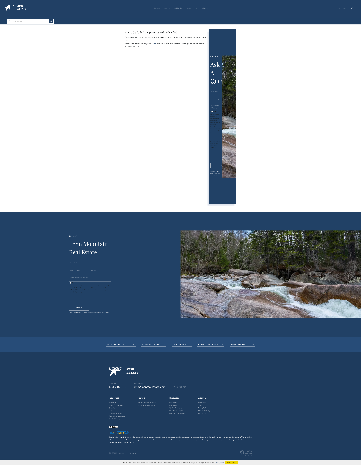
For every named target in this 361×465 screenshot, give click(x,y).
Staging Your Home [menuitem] (175, 408)
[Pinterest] (184, 386)
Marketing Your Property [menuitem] (177, 413)
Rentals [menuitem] (167, 8)
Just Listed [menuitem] (112, 402)
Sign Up (340, 8)
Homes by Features (151, 344)
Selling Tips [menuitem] (173, 405)
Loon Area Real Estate (118, 344)
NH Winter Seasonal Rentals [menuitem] (147, 402)
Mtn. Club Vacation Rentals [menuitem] (146, 405)
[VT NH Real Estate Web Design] (246, 453)
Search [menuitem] (157, 8)
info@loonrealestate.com (149, 387)
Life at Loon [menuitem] (192, 8)
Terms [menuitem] (200, 405)
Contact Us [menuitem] (202, 413)
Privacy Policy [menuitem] (202, 408)
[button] (51, 21)
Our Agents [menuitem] (202, 402)
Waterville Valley (240, 344)
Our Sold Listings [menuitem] (114, 419)
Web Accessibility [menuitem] (204, 411)
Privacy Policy (217, 173)
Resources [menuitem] (178, 8)
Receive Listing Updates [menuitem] (117, 416)
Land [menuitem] (110, 411)
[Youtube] (180, 386)
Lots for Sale (179, 344)
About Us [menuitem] (204, 8)
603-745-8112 (117, 387)
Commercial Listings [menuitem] (115, 413)
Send (220, 165)
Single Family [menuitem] (113, 408)
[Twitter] (177, 386)
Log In (346, 8)
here (154, 44)
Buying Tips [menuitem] (173, 402)
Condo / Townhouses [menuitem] (116, 405)
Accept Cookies (231, 462)
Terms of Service (215, 175)
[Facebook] (174, 386)
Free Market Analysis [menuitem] (176, 411)
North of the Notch (208, 344)
